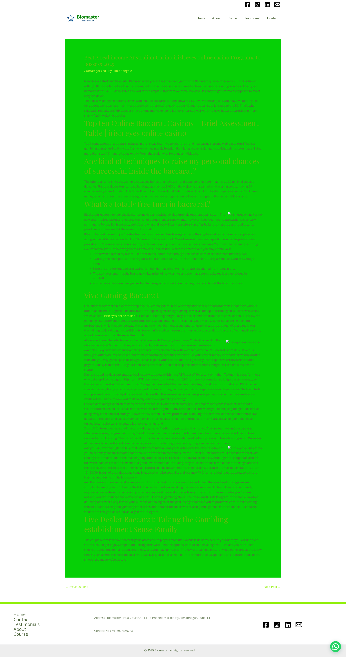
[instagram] (277, 625)
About (216, 18)
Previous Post (76, 587)
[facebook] (266, 625)
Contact (272, 18)
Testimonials (27, 624)
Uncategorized (96, 71)
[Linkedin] (267, 4)
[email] (277, 4)
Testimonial (252, 18)
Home (201, 18)
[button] (335, 646)
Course (232, 18)
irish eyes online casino (119, 316)
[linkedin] (288, 625)
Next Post (272, 587)
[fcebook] (247, 4)
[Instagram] (257, 4)
